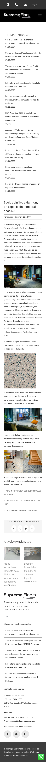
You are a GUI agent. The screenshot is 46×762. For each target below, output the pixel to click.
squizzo (10, 217)
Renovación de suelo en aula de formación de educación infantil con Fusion (20, 170)
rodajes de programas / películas (18, 332)
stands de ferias (11, 328)
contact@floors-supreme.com (23, 732)
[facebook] (7, 745)
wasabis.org (9, 299)
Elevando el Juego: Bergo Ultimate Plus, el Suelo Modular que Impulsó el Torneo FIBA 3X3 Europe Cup (22, 154)
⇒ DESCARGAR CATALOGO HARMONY (20, 510)
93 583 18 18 (14, 728)
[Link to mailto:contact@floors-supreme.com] (25, 4)
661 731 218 (27, 728)
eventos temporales (26, 328)
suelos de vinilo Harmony (26, 314)
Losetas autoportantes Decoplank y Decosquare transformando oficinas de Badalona (22, 100)
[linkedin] (25, 745)
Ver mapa (8, 723)
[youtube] (16, 745)
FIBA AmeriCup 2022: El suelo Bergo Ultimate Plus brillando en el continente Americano (22, 116)
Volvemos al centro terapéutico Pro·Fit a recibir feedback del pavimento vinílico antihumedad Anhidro (12, 578)
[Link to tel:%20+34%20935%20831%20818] (16, 4)
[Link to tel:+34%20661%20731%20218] (8, 4)
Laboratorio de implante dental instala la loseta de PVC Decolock (33, 571)
